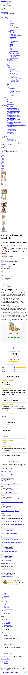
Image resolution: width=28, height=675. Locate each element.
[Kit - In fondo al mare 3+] (7, 530)
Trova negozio (7, 625)
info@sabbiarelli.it (8, 576)
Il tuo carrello (4, 12)
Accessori (6, 596)
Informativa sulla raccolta (10, 672)
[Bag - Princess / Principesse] (8, 471)
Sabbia (5, 594)
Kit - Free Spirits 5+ (7, 561)
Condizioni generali (8, 609)
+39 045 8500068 (7, 574)
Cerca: (2, 143)
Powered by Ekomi (5, 264)
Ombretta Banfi (18, 245)
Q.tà (2, 266)
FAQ (5, 604)
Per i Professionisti (8, 623)
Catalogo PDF (7, 597)
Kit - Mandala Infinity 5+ (9, 551)
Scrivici (5, 620)
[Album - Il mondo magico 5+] (8, 508)
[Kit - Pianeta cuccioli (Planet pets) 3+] (10, 539)
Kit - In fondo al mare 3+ (9, 533)
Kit (4, 591)
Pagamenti (6, 606)
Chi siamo (6, 619)
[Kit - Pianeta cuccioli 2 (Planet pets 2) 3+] (11, 521)
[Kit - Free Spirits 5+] (6, 557)
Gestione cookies (8, 613)
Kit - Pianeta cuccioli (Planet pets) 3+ (12, 542)
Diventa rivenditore (8, 626)
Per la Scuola (7, 622)
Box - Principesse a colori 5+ (10, 484)
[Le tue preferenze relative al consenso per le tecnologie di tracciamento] (25, 672)
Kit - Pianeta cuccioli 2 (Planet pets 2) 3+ (13, 524)
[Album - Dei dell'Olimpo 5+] (8, 490)
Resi (5, 610)
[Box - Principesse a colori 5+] (8, 480)
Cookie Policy (15, 668)
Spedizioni (6, 607)
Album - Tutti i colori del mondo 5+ (12, 502)
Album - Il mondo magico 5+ (10, 511)
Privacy (5, 611)
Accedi (5, 9)
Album (5, 593)
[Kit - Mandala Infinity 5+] (7, 548)
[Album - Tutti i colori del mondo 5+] (10, 499)
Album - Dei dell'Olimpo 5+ (9, 493)
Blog (5, 8)
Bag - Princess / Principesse (9, 475)
